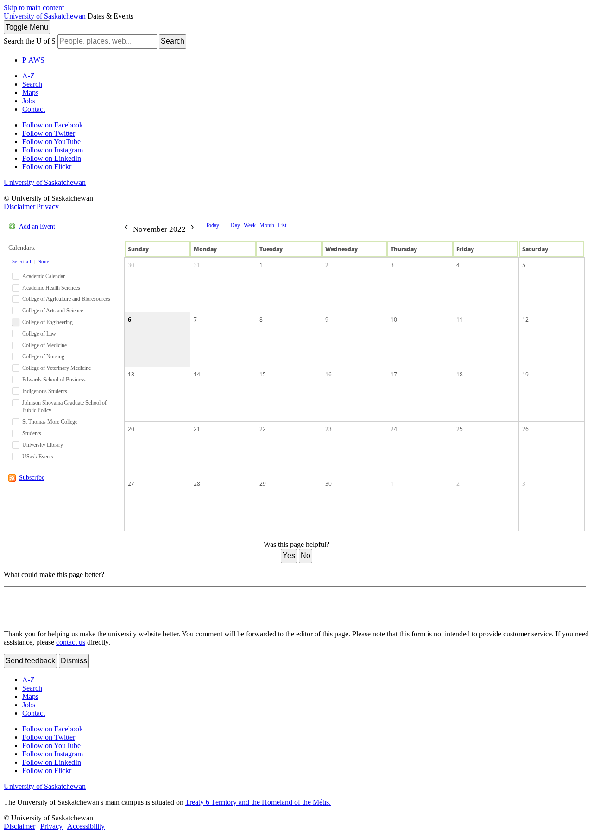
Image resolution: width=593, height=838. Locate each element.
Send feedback (30, 661)
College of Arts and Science (52, 310)
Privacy (48, 206)
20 (131, 429)
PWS (33, 60)
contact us (70, 642)
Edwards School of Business (54, 379)
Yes (289, 555)
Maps (30, 92)
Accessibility (86, 826)
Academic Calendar (43, 276)
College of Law (39, 333)
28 (197, 484)
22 (262, 429)
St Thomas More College (49, 422)
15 (262, 374)
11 (459, 320)
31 (197, 265)
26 (525, 429)
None (43, 261)
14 (197, 374)
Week (250, 225)
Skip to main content (34, 8)
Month (266, 225)
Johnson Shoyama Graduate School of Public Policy (64, 407)
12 (525, 320)
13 (131, 374)
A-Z (28, 76)
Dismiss (74, 661)
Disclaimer (19, 206)
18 (459, 374)
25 (459, 429)
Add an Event (37, 226)
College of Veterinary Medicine (56, 368)
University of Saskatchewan (45, 16)
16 (328, 374)
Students (31, 433)
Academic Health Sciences (51, 288)
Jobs (28, 101)
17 (394, 374)
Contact (33, 109)
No (305, 555)
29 (262, 484)
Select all (21, 261)
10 (394, 320)
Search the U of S (30, 41)
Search (172, 41)
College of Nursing (43, 356)
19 (525, 374)
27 (131, 484)
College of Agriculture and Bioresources (66, 299)
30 (131, 265)
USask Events (37, 456)
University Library (42, 445)
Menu (27, 27)
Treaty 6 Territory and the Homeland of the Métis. (258, 802)
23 (328, 429)
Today (212, 225)
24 (394, 429)
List (282, 225)
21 (197, 429)
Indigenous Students (44, 391)
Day (235, 225)
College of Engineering (47, 322)
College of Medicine (44, 345)
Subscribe (31, 477)
